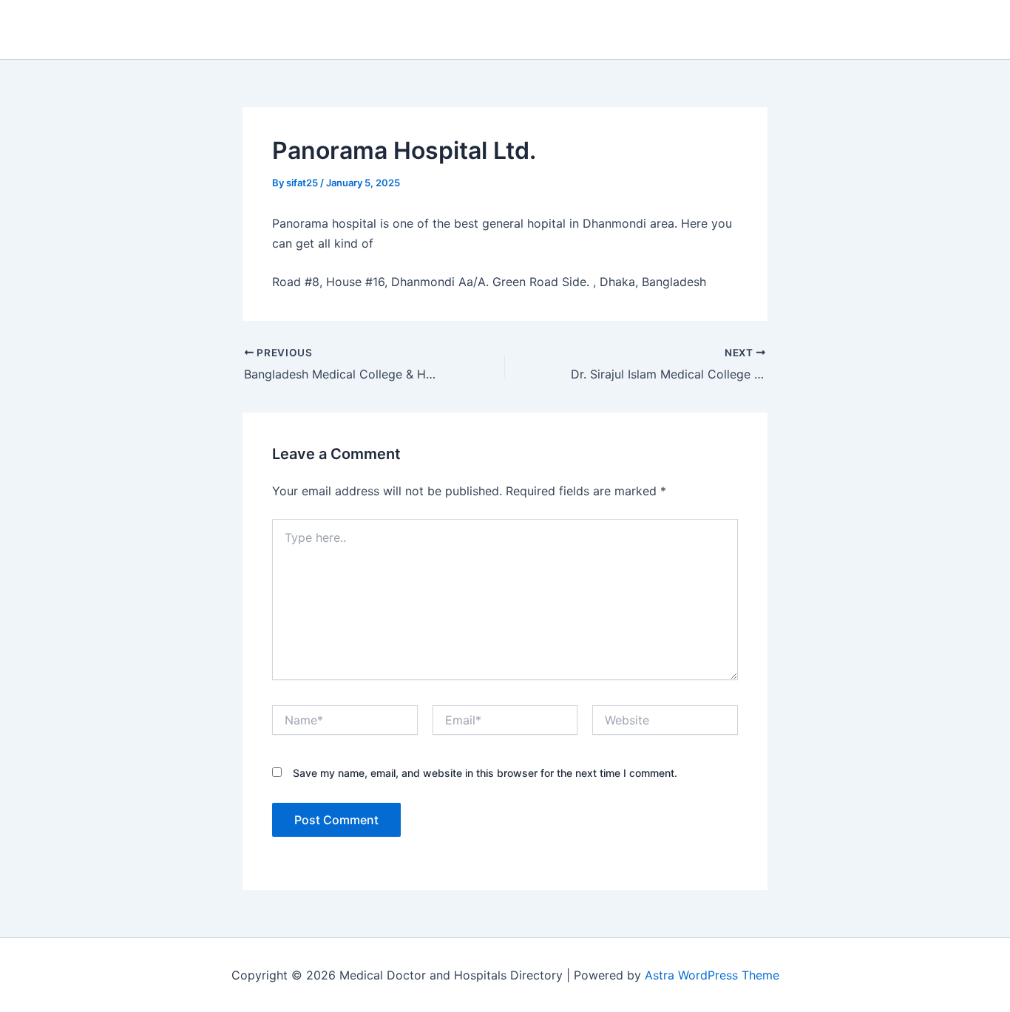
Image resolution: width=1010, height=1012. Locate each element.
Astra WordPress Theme (712, 975)
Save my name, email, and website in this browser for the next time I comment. (485, 773)
